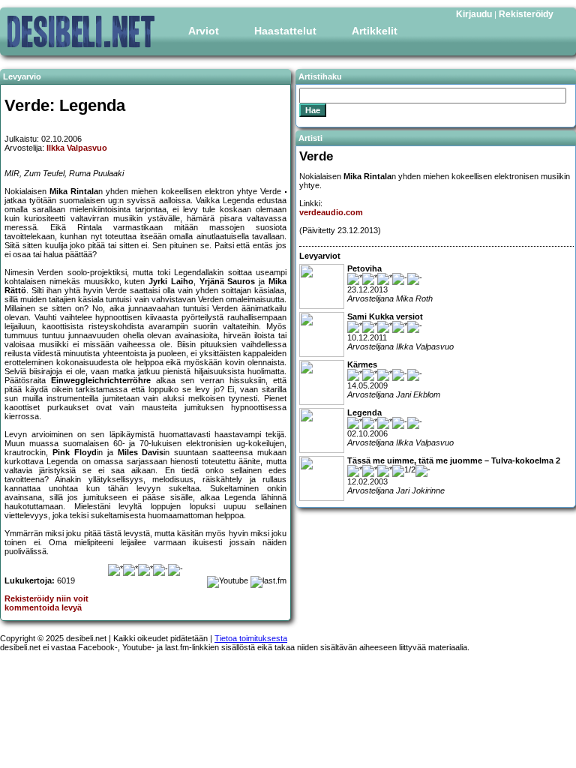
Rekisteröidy (526, 14)
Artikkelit (375, 31)
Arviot (203, 31)
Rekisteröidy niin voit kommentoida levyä (46, 603)
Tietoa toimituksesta (250, 638)
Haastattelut (285, 31)
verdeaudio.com (331, 212)
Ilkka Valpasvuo (76, 147)
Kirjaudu (474, 14)
